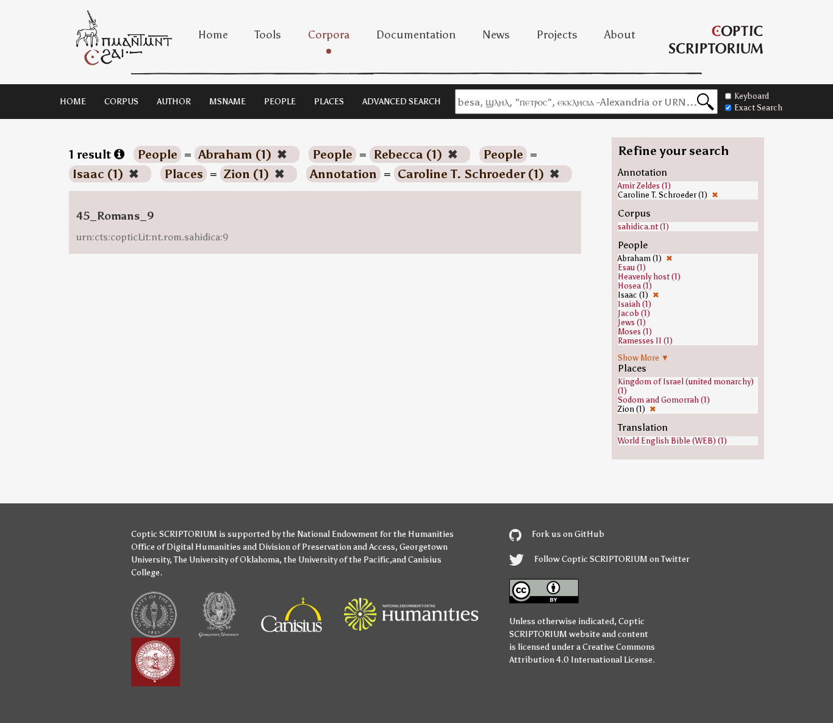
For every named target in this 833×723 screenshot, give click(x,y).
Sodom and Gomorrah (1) (664, 400)
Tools (268, 34)
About (619, 34)
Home (213, 34)
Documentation (416, 34)
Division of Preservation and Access (327, 547)
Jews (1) (632, 322)
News (496, 34)
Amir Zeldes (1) (644, 185)
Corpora (328, 34)
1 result (91, 154)
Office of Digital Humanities (186, 547)
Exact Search (758, 108)
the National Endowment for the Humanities (368, 534)
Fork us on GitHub (567, 534)
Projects (557, 34)
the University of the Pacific (337, 560)
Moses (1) (635, 331)
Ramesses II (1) (645, 340)
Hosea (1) (635, 285)
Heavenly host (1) (649, 276)
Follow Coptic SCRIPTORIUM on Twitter (611, 559)
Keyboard (751, 96)
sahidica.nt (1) (643, 226)
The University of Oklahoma (226, 560)
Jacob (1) (634, 313)
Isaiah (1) (634, 304)
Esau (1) (632, 267)
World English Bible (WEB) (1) (672, 440)
